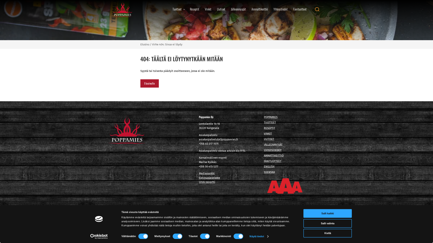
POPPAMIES (271, 117)
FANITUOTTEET (272, 161)
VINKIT (268, 133)
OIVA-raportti (207, 182)
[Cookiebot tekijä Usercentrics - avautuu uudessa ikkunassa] (99, 236)
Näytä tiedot (256, 236)
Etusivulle (149, 83)
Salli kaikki (327, 213)
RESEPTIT (269, 128)
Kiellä (327, 233)
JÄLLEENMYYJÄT (273, 144)
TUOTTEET (270, 122)
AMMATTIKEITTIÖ (274, 155)
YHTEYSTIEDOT (273, 150)
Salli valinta (327, 223)
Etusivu (144, 44)
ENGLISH (269, 166)
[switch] (177, 236)
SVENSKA (269, 172)
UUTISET (269, 139)
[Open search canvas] (317, 9)
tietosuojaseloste (209, 177)
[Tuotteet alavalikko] (184, 9)
